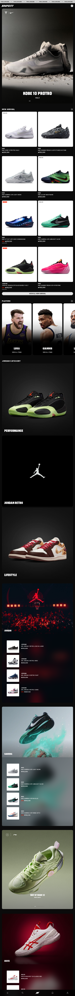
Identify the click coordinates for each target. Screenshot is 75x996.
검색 (16, 990)
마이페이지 (63, 990)
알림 (46, 990)
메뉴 (1, 990)
